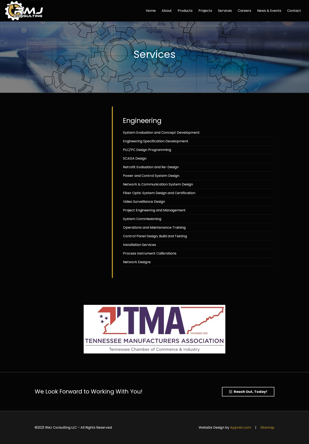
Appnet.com (240, 427)
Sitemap (267, 427)
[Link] (24, 10)
